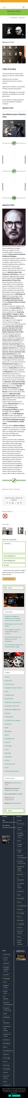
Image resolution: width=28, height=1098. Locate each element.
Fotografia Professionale (12, 706)
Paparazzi (8, 742)
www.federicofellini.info (9, 827)
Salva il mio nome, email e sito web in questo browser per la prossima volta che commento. (14, 572)
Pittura (11, 489)
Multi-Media (8, 731)
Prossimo (21, 17)
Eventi (6, 691)
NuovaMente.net (10, 738)
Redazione (6, 489)
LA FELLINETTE (9, 717)
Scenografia (8, 757)
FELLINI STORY (9, 699)
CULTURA (6, 975)
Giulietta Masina (16, 803)
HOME (5, 1014)
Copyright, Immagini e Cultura (13, 688)
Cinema (7, 677)
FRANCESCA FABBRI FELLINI (12, 709)
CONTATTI (6, 963)
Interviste (7, 713)
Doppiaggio (6, 978)
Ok (10, 1095)
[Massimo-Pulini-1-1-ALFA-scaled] (20, 155)
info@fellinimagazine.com (9, 822)
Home (9, 14)
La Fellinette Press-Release (12, 720)
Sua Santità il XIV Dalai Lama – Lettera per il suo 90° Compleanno (13, 639)
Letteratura (8, 724)
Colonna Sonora (9, 684)
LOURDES (19, 794)
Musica (7, 735)
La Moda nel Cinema (6, 1035)
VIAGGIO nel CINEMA (6, 1086)
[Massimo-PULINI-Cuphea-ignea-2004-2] (20, 183)
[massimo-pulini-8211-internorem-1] (7, 183)
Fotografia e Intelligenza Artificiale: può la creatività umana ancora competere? (13, 618)
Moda (6, 728)
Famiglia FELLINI (9, 695)
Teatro (7, 767)
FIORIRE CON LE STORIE (11, 790)
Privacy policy (16, 1095)
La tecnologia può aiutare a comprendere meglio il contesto (13, 631)
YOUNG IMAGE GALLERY (12, 771)
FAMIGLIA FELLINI (6, 987)
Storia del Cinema (10, 764)
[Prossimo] (25, 161)
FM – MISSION (5, 998)
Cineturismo (8, 680)
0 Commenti (17, 489)
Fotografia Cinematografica (13, 702)
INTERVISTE (6, 1017)
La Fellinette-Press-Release (7, 1028)
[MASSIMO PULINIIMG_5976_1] (14, 46)
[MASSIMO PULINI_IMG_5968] (7, 155)
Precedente (14, 17)
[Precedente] (2, 161)
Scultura (7, 760)
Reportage (8, 753)
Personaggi (8, 746)
